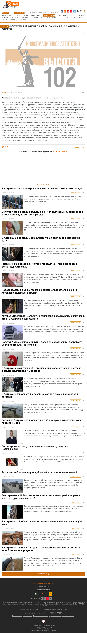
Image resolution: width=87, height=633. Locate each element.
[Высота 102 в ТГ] (74, 11)
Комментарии (79, 147)
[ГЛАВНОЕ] (43, 61)
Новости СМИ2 (43, 184)
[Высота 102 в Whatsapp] (81, 11)
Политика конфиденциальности (22, 616)
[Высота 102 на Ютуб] (68, 11)
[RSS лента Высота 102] (50, 598)
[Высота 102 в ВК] (62, 11)
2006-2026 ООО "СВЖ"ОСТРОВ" (43, 583)
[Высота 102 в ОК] (65, 11)
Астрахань (5, 92)
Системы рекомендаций (43, 589)
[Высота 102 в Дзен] (71, 11)
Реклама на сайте (43, 586)
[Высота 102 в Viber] (78, 11)
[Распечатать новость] (84, 32)
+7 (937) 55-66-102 (60, 151)
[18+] (84, 11)
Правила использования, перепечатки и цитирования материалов (53, 616)
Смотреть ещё (44, 574)
